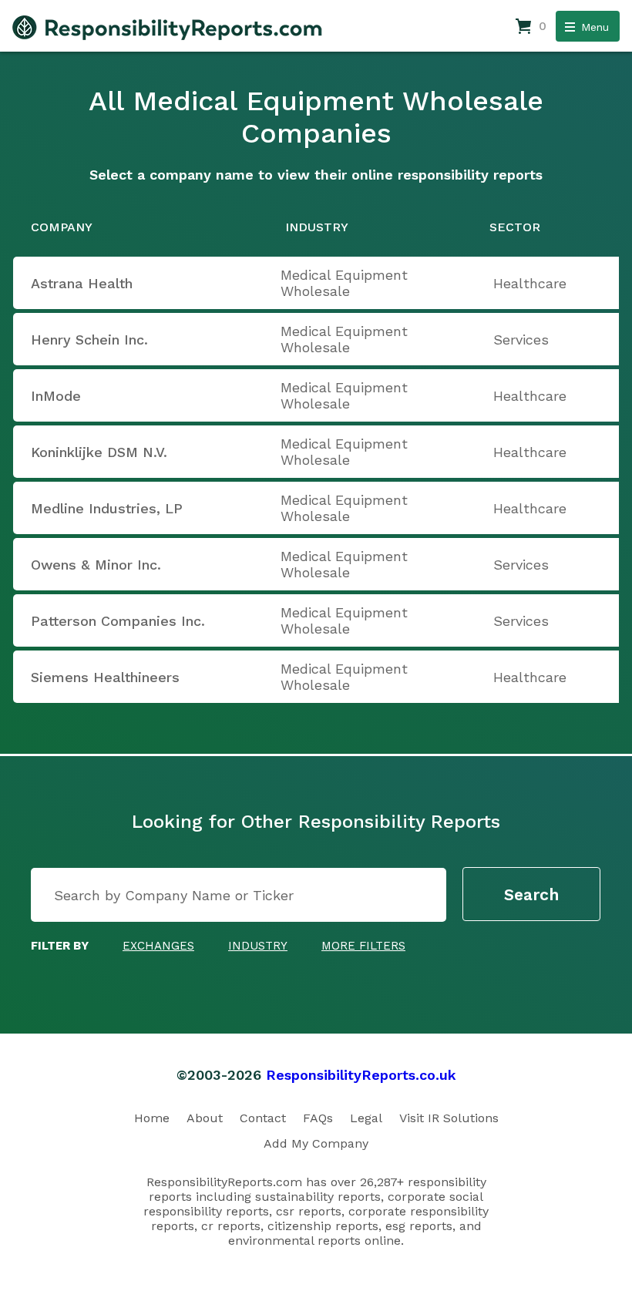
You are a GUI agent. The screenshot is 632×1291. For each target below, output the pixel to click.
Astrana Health (82, 283)
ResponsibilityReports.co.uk (361, 1075)
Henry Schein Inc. (89, 339)
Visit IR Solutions (449, 1118)
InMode (56, 396)
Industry (257, 946)
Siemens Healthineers (105, 677)
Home (152, 1118)
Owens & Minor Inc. (96, 564)
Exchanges (158, 946)
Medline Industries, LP (107, 508)
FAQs (318, 1118)
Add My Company (316, 1143)
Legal (366, 1118)
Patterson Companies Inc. (118, 621)
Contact (263, 1118)
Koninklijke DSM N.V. (99, 452)
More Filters (363, 946)
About (205, 1118)
